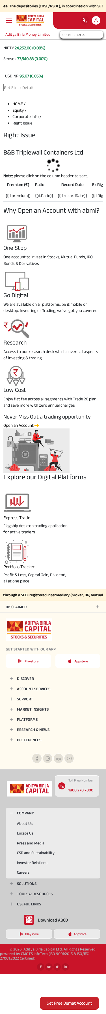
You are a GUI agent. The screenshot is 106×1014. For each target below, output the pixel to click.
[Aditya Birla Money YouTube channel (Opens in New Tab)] (69, 758)
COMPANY (25, 813)
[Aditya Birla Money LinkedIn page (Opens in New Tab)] (58, 758)
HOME (17, 103)
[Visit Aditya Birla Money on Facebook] (40, 967)
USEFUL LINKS (29, 904)
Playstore (31, 661)
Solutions (26, 883)
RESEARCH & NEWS (33, 729)
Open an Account (18, 425)
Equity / (19, 110)
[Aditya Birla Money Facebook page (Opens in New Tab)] (37, 758)
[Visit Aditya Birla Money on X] (57, 967)
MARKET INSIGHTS (33, 709)
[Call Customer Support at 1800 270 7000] (85, 20)
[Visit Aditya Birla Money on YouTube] (49, 967)
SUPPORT (25, 699)
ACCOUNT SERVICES (33, 688)
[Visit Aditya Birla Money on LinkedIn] (65, 967)
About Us (25, 823)
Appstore (81, 661)
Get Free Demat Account (69, 1003)
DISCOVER (25, 678)
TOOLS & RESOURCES (35, 894)
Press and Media (30, 843)
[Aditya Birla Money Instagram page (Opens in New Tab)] (48, 758)
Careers (23, 872)
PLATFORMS (27, 719)
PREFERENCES (29, 740)
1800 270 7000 (80, 790)
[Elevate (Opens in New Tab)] (96, 20)
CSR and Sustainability (36, 852)
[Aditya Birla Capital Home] (29, 788)
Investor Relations (32, 862)
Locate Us (25, 833)
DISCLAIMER (16, 607)
